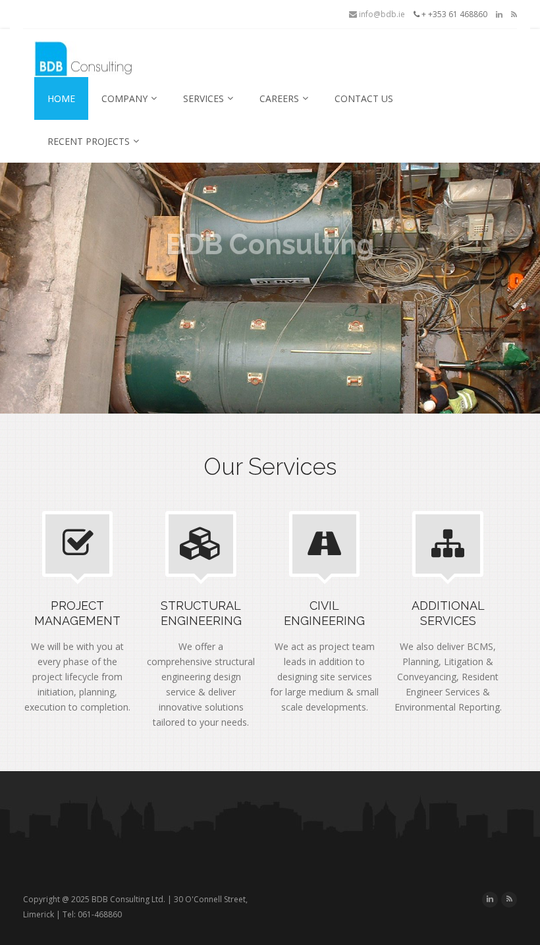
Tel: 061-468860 (92, 914)
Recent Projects (88, 141)
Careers (279, 98)
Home (61, 98)
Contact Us (364, 98)
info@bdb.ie (381, 14)
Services (203, 98)
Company (124, 98)
